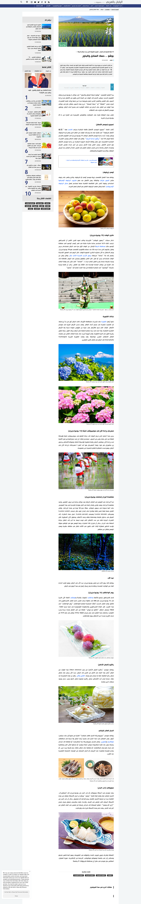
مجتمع (47, 203)
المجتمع (28, 206)
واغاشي (90, 598)
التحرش (37, 208)
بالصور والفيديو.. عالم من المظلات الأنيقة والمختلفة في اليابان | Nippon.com (81, 161)
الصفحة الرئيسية (115, 9)
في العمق (108, 5)
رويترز (30, 208)
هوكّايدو (111, 742)
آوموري (103, 742)
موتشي (73, 598)
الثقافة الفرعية (90, 875)
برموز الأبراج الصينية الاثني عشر (80, 256)
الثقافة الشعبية (101, 875)
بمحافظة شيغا (100, 246)
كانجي (70, 130)
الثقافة (110, 875)
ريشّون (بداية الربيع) (92, 139)
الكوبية (103, 322)
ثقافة (111, 60)
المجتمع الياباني (30, 203)
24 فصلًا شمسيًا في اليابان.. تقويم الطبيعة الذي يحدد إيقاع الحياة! (95, 52)
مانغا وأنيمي (67, 5)
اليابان (41, 206)
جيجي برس (39, 203)
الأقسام (48, 5)
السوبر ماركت (104, 180)
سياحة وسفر (85, 5)
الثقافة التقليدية (78, 875)
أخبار (92, 5)
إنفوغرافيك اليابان (99, 5)
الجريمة (35, 206)
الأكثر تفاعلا (40, 5)
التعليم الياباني (45, 208)
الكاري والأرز (81, 676)
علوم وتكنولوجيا (57, 5)
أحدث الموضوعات (117, 5)
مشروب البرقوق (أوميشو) (68, 180)
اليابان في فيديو (76, 5)
